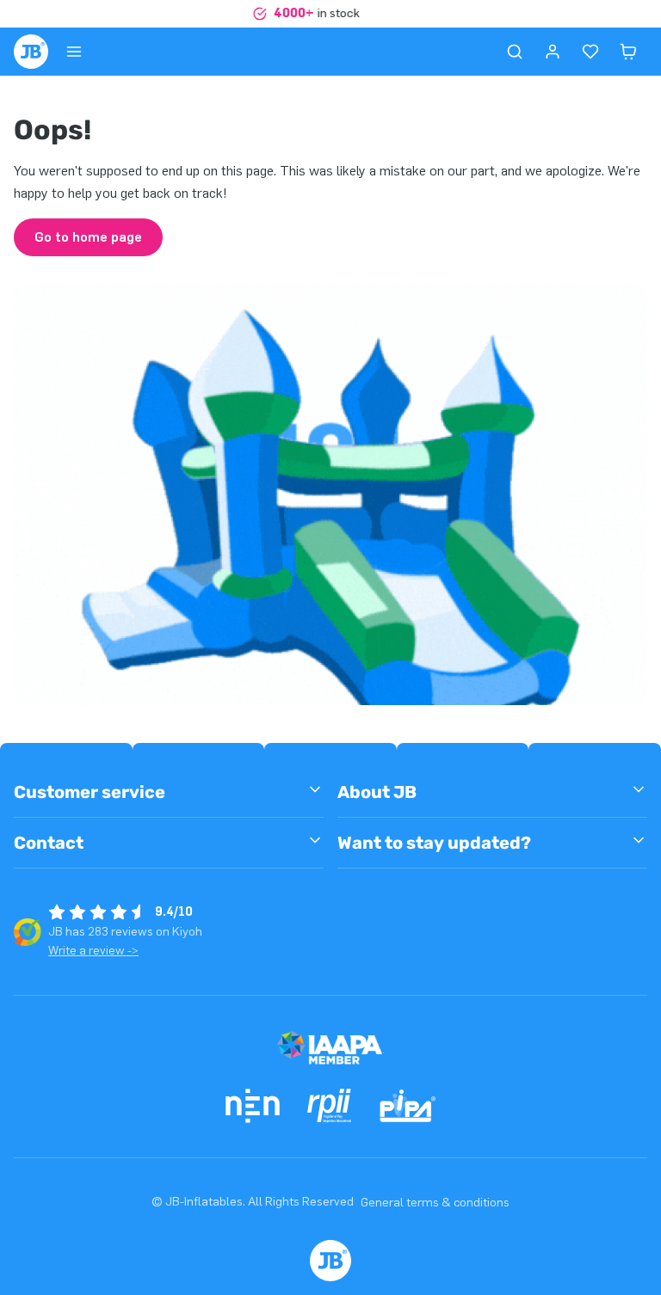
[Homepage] (31, 51)
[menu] (74, 52)
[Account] (552, 52)
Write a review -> (93, 950)
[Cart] (628, 52)
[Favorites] (590, 52)
